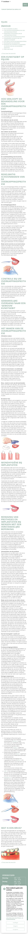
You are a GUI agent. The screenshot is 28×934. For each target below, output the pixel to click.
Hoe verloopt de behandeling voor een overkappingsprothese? (14, 31)
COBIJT (15, 747)
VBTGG (15, 741)
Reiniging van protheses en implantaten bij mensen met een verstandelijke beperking (15, 46)
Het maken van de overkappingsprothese (15, 41)
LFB (5, 771)
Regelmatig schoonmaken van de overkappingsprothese (13, 34)
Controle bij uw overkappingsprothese (14, 36)
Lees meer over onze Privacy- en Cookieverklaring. (14, 918)
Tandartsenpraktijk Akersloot (11, 9)
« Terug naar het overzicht (8, 53)
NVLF (18, 760)
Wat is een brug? (8, 49)
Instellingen (15, 922)
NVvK (17, 754)
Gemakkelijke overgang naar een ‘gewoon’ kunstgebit (13, 38)
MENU (25, 5)
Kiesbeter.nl (7, 777)
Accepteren (15, 929)
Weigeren (15, 926)
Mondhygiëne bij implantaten (12, 43)
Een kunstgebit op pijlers (11, 28)
